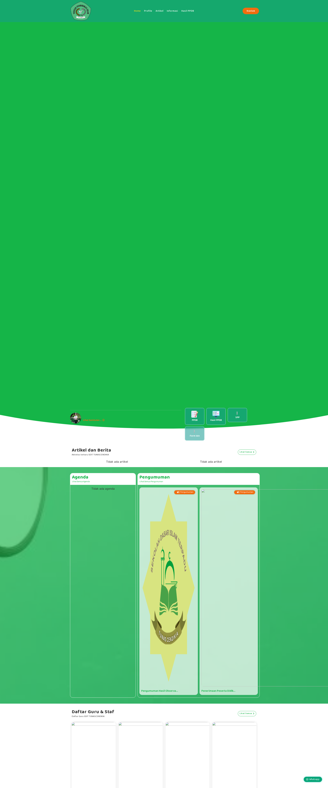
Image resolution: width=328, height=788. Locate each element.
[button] (109, 770)
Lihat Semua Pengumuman (151, 481)
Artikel (159, 11)
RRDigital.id (69, 703)
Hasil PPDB (187, 11)
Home (137, 11)
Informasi (172, 11)
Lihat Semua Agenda (81, 481)
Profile (148, 11)
